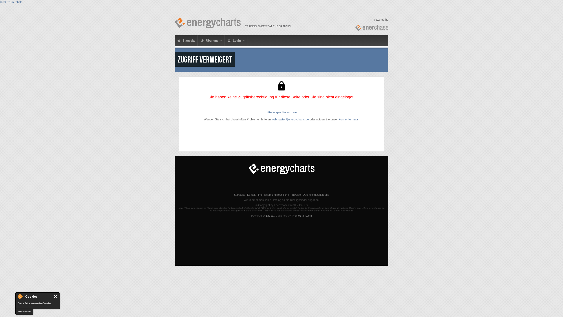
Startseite (188, 40)
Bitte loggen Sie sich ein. (282, 112)
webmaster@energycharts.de (290, 119)
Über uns (212, 40)
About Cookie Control (20, 296)
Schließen (55, 296)
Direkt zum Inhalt (11, 2)
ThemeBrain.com (301, 215)
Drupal (270, 215)
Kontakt (251, 194)
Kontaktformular (348, 119)
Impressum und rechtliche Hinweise (279, 194)
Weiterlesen (24, 311)
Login (237, 40)
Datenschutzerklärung (316, 194)
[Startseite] (208, 23)
